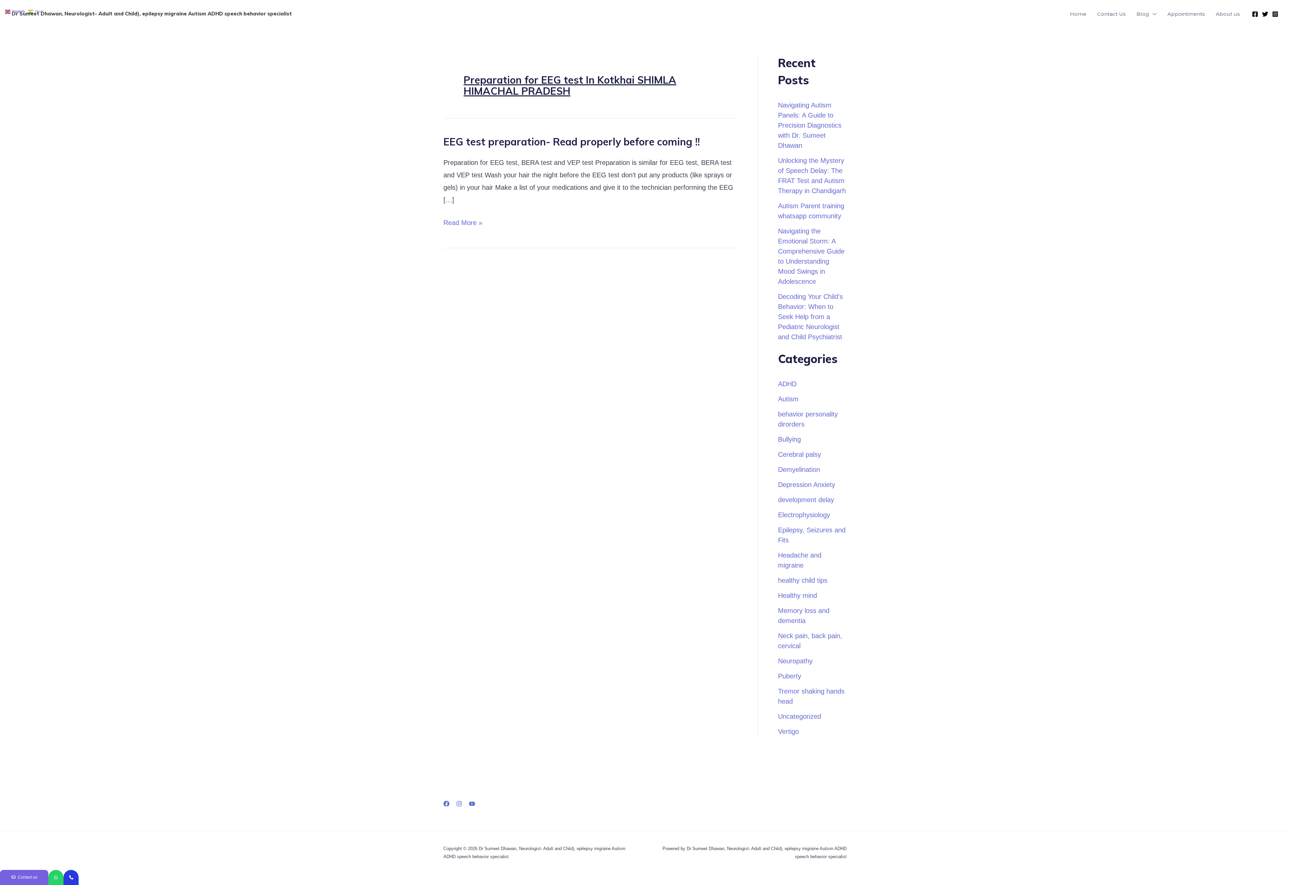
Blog (1142, 14)
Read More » (462, 223)
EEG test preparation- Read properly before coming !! (571, 141)
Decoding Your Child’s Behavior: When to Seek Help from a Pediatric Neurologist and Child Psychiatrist (810, 317)
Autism (788, 399)
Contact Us (1111, 14)
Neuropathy (795, 661)
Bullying (789, 439)
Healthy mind (797, 595)
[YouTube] (472, 804)
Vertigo (788, 731)
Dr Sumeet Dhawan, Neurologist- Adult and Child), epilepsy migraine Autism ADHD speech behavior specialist (152, 13)
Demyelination (799, 469)
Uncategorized (799, 716)
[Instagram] (1275, 14)
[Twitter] (1265, 14)
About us (1228, 14)
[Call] (71, 877)
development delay (806, 499)
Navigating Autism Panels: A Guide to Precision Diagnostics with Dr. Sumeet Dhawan (810, 125)
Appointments (1186, 14)
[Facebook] (1255, 14)
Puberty (789, 676)
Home (1078, 14)
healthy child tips (802, 580)
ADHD (787, 384)
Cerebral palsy (799, 454)
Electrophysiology (804, 515)
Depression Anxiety (806, 484)
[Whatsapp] (55, 877)
